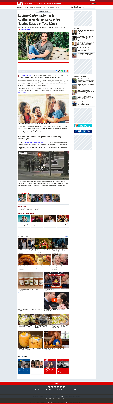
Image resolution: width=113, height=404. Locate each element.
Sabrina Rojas (29, 209)
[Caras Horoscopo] (83, 132)
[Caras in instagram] (72, 7)
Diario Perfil (37, 389)
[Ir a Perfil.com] (93, 1)
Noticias (26, 3)
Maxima (78, 393)
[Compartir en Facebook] (56, 71)
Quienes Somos (43, 396)
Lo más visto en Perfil (79, 76)
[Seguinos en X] (77, 7)
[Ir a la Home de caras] (20, 4)
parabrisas (63, 360)
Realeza (41, 3)
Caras (41, 393)
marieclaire (37, 360)
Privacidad (57, 396)
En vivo (93, 3)
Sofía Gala (26, 7)
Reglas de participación (70, 396)
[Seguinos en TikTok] (80, 7)
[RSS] (61, 387)
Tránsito (78, 396)
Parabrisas (65, 389)
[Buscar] (94, 7)
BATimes (76, 389)
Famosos (30, 3)
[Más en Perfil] (25, 357)
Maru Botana (38, 7)
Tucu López (36, 209)
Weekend (60, 389)
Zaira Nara (57, 7)
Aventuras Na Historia (53, 393)
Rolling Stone (62, 393)
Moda (45, 3)
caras (50, 360)
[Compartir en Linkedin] (65, 71)
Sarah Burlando (51, 7)
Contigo (45, 393)
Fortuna (54, 389)
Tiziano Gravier (20, 7)
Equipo (62, 396)
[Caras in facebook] (75, 7)
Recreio (73, 393)
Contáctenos (50, 396)
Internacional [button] (50, 3)
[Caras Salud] (83, 127)
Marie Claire (49, 389)
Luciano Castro (21, 209)
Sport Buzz (68, 393)
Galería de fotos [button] (25, 30)
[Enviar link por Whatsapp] (62, 71)
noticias (24, 360)
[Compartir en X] (59, 71)
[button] (43, 47)
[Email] (67, 71)
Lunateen (71, 389)
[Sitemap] (64, 387)
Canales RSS (35, 396)
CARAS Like (57, 3)
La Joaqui (44, 7)
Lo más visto (76, 28)
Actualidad (35, 3)
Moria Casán (32, 7)
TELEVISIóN (40, 11)
